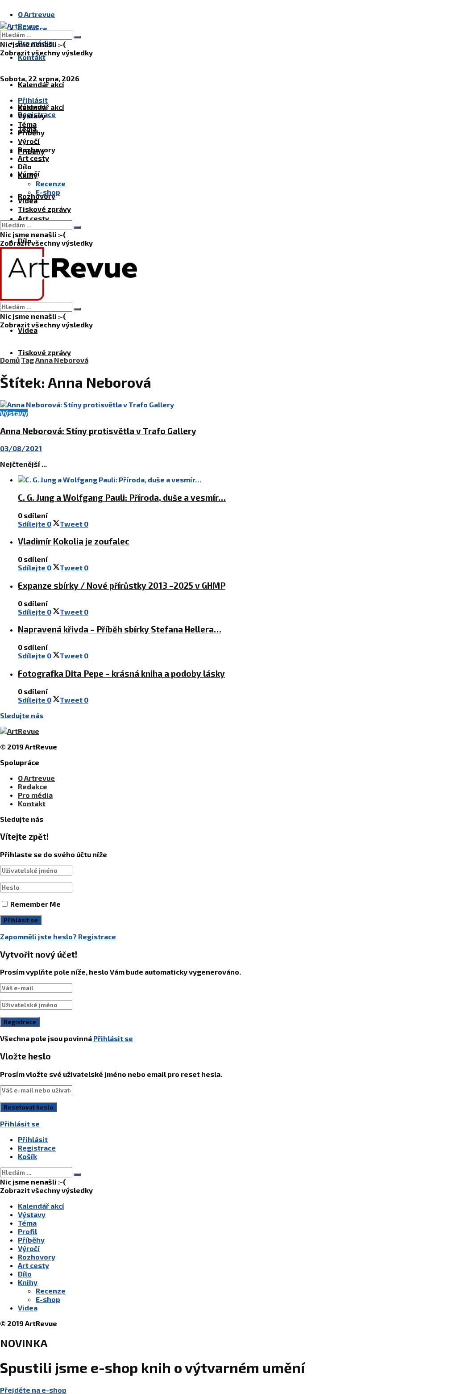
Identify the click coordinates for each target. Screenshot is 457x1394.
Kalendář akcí (41, 84)
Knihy (27, 175)
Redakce (32, 786)
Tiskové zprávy (44, 352)
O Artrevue (36, 14)
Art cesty (33, 218)
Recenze (51, 183)
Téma (27, 124)
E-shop (48, 192)
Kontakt (32, 57)
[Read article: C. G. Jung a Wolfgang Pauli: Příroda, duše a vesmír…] (237, 479)
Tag (27, 360)
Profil (27, 1231)
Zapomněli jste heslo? (38, 936)
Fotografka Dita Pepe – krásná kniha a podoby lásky (121, 673)
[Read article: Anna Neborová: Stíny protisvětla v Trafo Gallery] (228, 404)
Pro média (35, 795)
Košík (27, 1156)
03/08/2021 (21, 448)
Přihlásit (33, 1139)
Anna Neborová (61, 360)
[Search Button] (77, 37)
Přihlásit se (113, 1038)
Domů (10, 360)
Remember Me (35, 904)
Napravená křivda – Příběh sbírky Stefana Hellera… (119, 629)
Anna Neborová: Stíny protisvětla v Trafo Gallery (98, 431)
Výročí (29, 141)
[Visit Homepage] (19, 25)
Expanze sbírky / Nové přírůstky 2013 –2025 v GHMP (121, 585)
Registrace (97, 936)
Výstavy (32, 115)
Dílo (25, 166)
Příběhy (31, 132)
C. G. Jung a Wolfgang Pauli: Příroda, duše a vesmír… (122, 497)
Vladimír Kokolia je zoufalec (73, 541)
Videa (27, 330)
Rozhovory (36, 149)
